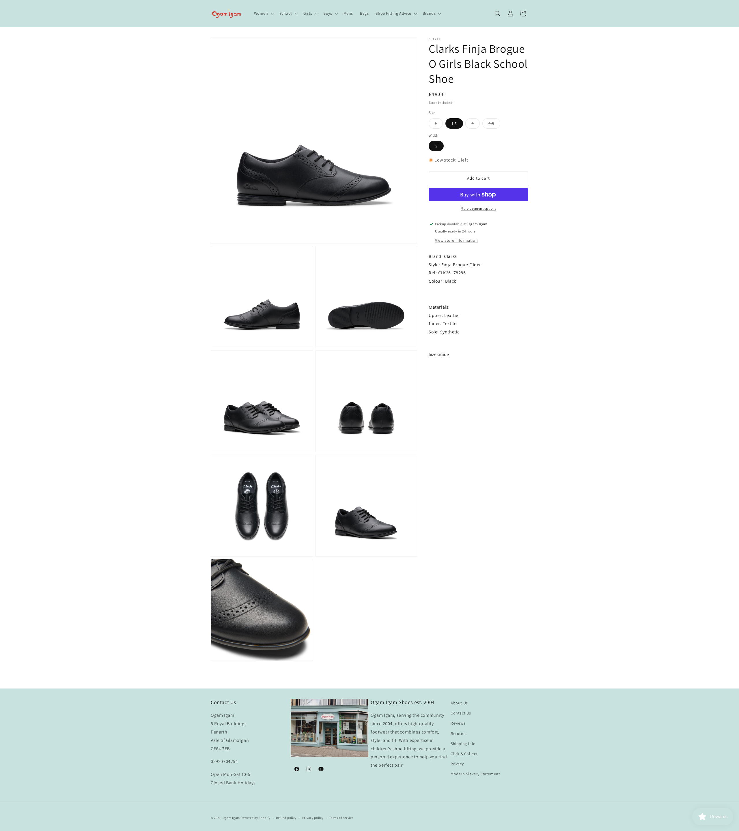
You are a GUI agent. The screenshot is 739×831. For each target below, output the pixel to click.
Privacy (457, 763)
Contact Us (461, 713)
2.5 (494, 125)
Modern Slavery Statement (475, 773)
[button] (263, 13)
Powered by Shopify (255, 818)
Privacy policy (313, 818)
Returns (458, 733)
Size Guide (439, 354)
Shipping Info (463, 743)
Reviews (458, 723)
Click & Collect (464, 753)
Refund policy (286, 818)
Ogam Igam (231, 818)
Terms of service (341, 818)
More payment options (478, 208)
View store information (456, 240)
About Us (459, 703)
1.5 (454, 123)
